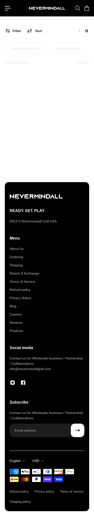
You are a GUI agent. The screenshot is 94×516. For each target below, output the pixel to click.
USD (35, 461)
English (15, 461)
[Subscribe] (77, 430)
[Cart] (86, 8)
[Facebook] (23, 382)
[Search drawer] (77, 8)
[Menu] (8, 8)
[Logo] (47, 8)
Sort (38, 31)
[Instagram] (12, 382)
